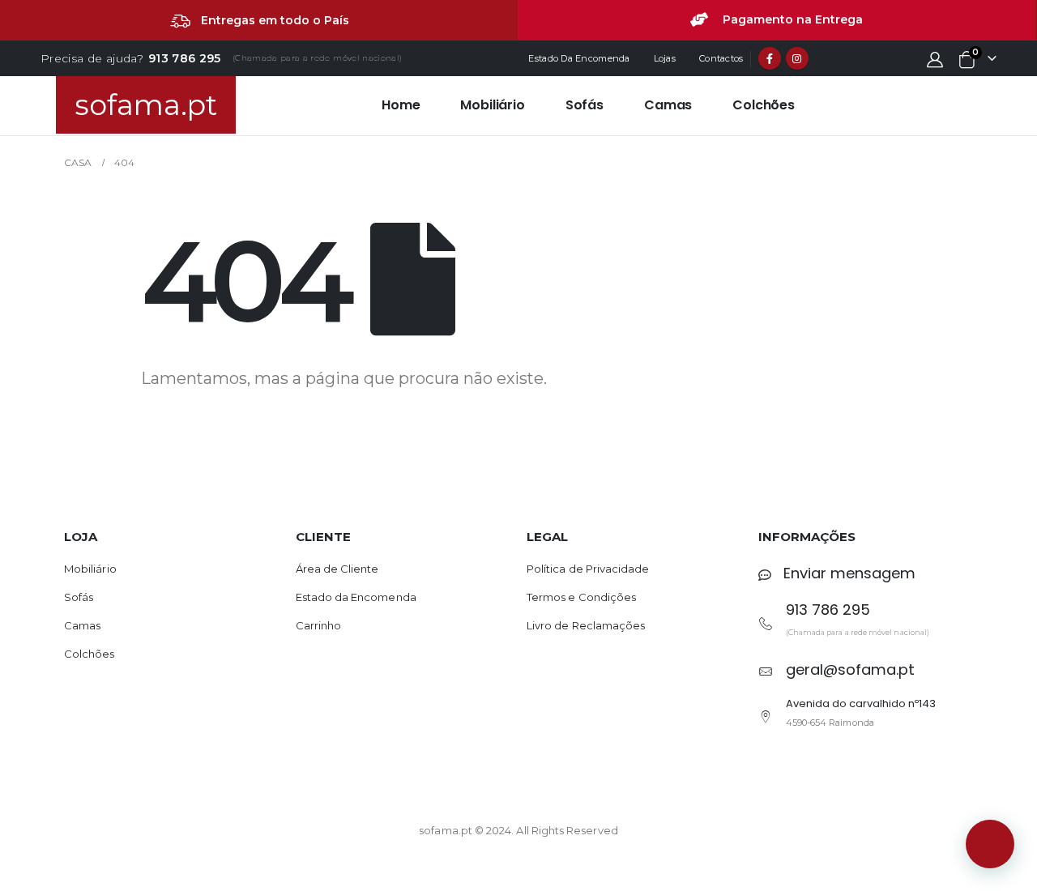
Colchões (763, 105)
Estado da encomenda (578, 58)
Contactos (721, 58)
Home (401, 105)
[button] (990, 844)
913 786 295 (184, 58)
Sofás (584, 105)
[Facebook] (769, 58)
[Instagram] (797, 58)
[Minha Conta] (935, 59)
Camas (668, 105)
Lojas (665, 58)
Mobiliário (492, 105)
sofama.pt (146, 104)
